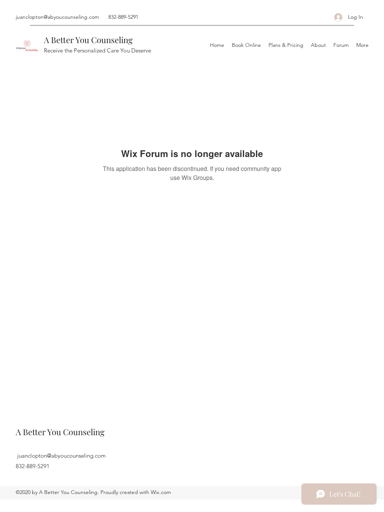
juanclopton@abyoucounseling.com (57, 16)
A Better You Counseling (88, 39)
